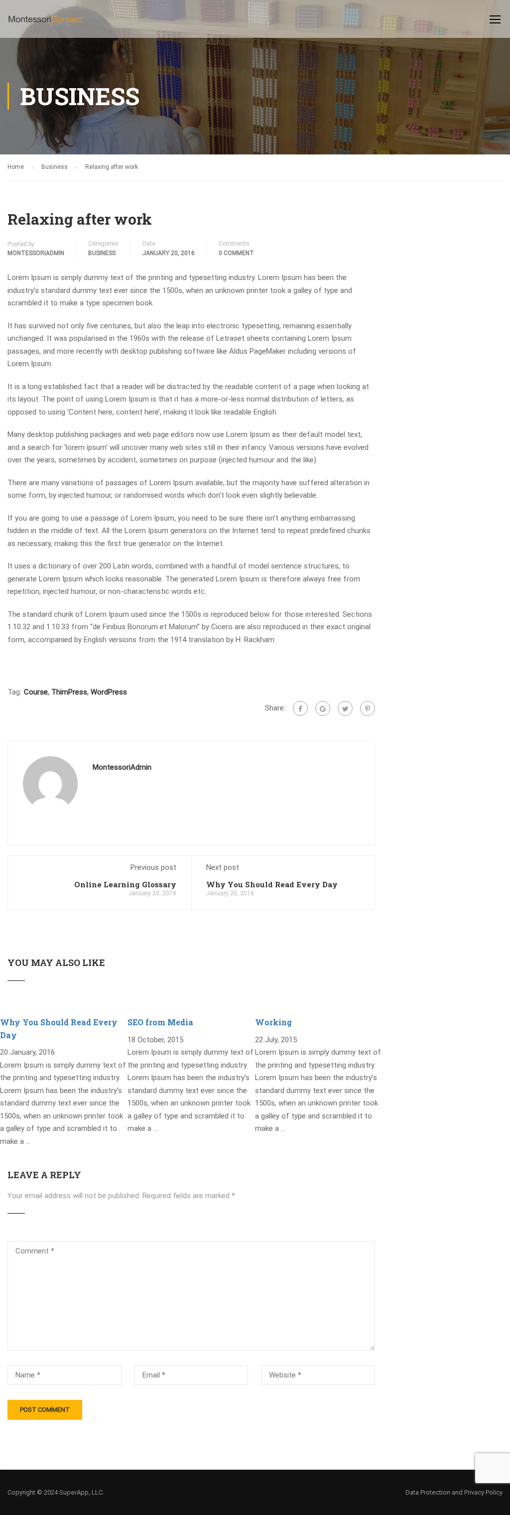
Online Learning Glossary (125, 884)
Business (102, 253)
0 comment (236, 253)
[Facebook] (300, 708)
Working (273, 1022)
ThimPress (69, 692)
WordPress (109, 692)
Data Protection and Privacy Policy (454, 1492)
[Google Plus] (322, 708)
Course (36, 692)
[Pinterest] (367, 708)
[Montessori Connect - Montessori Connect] (45, 23)
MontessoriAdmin (35, 253)
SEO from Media (160, 1022)
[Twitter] (345, 708)
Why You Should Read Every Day (272, 884)
